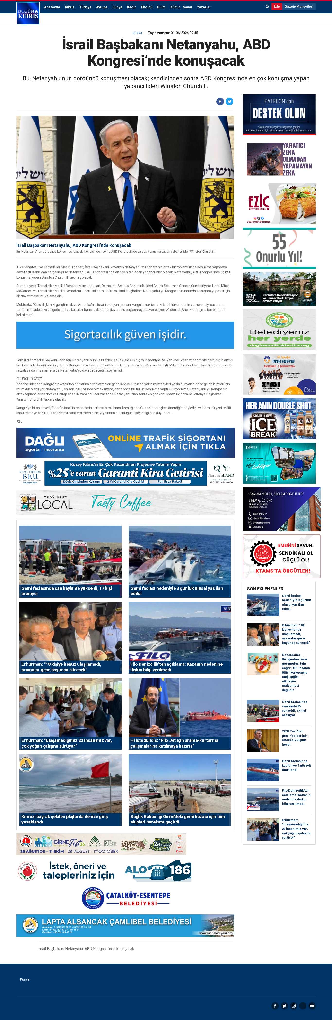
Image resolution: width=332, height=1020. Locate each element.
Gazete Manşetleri (299, 6)
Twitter (284, 1006)
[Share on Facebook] (220, 101)
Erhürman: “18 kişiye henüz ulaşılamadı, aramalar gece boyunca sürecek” (296, 634)
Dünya (117, 7)
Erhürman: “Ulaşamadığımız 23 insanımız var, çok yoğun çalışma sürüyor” (296, 828)
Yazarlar (204, 7)
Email (312, 1006)
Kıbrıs (69, 7)
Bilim (161, 7)
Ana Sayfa (52, 7)
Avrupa (101, 7)
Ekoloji (146, 7)
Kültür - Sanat (181, 7)
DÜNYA (137, 33)
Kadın (131, 7)
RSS (302, 1006)
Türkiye (85, 7)
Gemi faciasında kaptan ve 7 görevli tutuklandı (296, 765)
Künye (25, 979)
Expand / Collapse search (268, 6)
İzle (277, 6)
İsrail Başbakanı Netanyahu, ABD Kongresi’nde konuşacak (73, 245)
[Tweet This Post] (229, 101)
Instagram (293, 1006)
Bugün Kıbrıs (28, 13)
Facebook (275, 1006)
